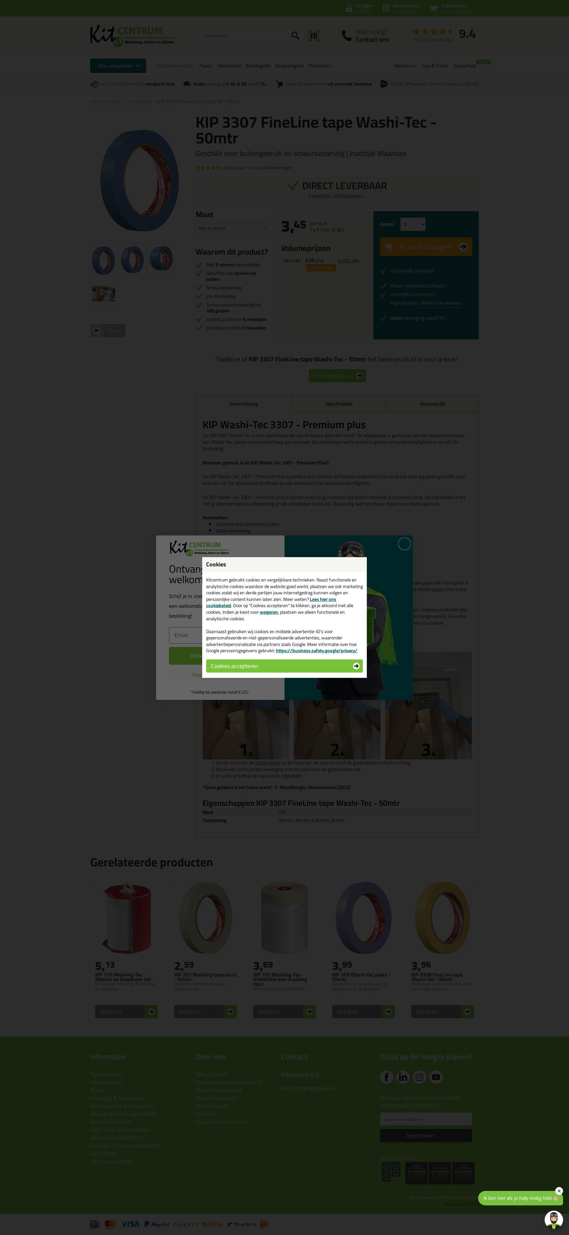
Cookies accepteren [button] (234, 665)
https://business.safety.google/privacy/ (316, 650)
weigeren (269, 612)
